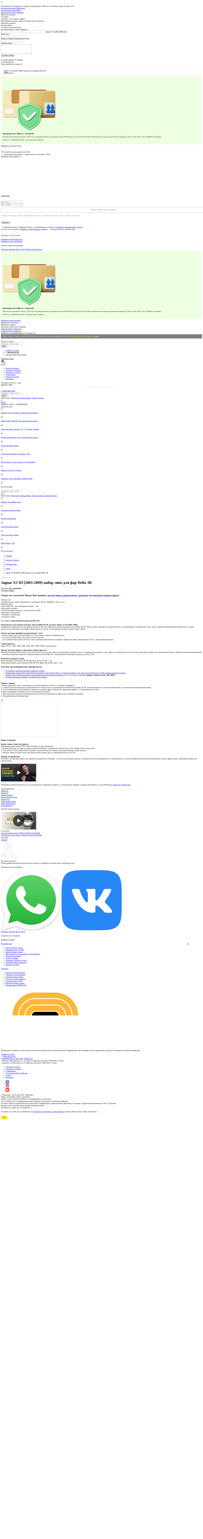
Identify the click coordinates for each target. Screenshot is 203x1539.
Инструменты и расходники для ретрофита (23, 954)
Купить (4, 840)
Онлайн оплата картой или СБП (16, 152)
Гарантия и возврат (13, 370)
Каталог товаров (12, 368)
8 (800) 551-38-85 (12, 351)
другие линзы (55, 595)
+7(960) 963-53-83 (8, 391)
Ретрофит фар (6, 944)
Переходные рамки (13, 956)
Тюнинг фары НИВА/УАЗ (16, 985)
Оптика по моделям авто (15, 975)
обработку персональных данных (69, 227)
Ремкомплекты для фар (15, 950)
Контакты (10, 379)
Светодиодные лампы (14, 977)
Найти (4, 346)
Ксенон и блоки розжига (15, 979)
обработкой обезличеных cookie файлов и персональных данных (58, 1108)
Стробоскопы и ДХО (14, 981)
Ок (4, 1118)
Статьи (8, 1075)
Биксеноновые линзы (14, 952)
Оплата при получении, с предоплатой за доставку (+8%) (26, 154)
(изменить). (5, 196)
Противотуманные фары (21, 398)
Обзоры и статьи (12, 377)
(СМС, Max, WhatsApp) (17, 1059)
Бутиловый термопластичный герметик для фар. (25, 671)
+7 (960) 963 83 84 (8, 1057)
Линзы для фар (38, 398)
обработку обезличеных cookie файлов (48, 1112)
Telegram (4, 249)
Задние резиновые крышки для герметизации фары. (26, 677)
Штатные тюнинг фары (15, 983)
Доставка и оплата (13, 373)
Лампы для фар (51, 496)
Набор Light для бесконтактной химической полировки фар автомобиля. (35, 675)
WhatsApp (30, 249)
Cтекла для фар (12, 958)
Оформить (5, 222)
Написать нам (7, 406)
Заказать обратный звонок (16, 355)
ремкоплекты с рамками (75, 595)
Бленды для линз (12, 965)
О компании (11, 375)
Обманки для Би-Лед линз (16, 960)
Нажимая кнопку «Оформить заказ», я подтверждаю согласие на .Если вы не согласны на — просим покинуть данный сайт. (42, 228)
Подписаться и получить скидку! (81, 336)
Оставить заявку (8, 591)
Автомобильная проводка (16, 963)
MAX (18, 249)
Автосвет (4, 969)
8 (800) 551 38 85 (8, 1054)
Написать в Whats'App (122, 785)
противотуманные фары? (106, 595)
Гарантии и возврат (13, 1069)
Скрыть (96, 336)
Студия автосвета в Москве (17, 1073)
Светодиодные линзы (14, 948)
